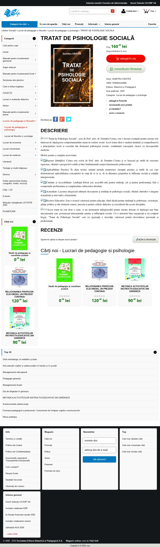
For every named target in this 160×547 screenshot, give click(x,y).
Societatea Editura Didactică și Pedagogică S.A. (40, 541)
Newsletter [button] (89, 432)
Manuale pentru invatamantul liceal (18, 74)
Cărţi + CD (7, 190)
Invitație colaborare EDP (17, 508)
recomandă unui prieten (120, 105)
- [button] (34, 38)
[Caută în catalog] (112, 11)
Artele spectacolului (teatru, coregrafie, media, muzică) (15, 182)
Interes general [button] (14, 495)
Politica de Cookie (14, 445)
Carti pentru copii (10, 45)
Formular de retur (52, 471)
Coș (150, 10)
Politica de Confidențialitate (18, 451)
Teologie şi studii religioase (15, 168)
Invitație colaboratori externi (18, 521)
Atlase (6, 105)
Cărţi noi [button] (8, 221)
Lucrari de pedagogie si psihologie (131, 95)
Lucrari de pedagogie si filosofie (18, 121)
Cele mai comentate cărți (133, 445)
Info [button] (8, 432)
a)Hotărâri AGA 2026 (15, 527)
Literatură (7, 161)
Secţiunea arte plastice (13, 80)
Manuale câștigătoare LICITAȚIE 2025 (17, 203)
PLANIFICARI (9, 211)
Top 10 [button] (7, 352)
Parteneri (49, 464)
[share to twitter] (68, 119)
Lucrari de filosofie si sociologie (18, 136)
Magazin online (73, 541)
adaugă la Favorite (118, 101)
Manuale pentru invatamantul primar (16, 113)
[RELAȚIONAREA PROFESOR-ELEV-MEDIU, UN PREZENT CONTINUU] (99, 270)
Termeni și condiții (14, 439)
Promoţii (48, 445)
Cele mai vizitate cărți (132, 451)
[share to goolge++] (62, 119)
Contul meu (131, 11)
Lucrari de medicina (11, 155)
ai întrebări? (115, 109)
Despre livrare (12, 473)
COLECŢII (7, 93)
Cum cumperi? (12, 467)
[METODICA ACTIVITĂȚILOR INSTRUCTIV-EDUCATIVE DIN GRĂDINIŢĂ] (134, 270)
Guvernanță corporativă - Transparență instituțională (18, 459)
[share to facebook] (55, 119)
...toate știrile (12, 534)
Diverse (6, 174)
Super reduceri (9, 67)
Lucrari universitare (11, 149)
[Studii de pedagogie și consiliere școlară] (64, 270)
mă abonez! (99, 459)
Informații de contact (15, 486)
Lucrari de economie (12, 142)
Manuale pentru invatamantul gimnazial (16, 59)
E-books (6, 196)
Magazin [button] (49, 432)
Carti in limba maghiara (13, 86)
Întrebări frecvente (14, 480)
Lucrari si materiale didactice (16, 99)
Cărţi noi (48, 439)
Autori (47, 458)
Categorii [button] (9, 38)
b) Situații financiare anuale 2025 (20, 515)
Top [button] (124, 432)
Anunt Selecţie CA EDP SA (18, 502)
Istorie (5, 52)
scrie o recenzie (116, 113)
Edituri (47, 451)
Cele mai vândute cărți (132, 439)
